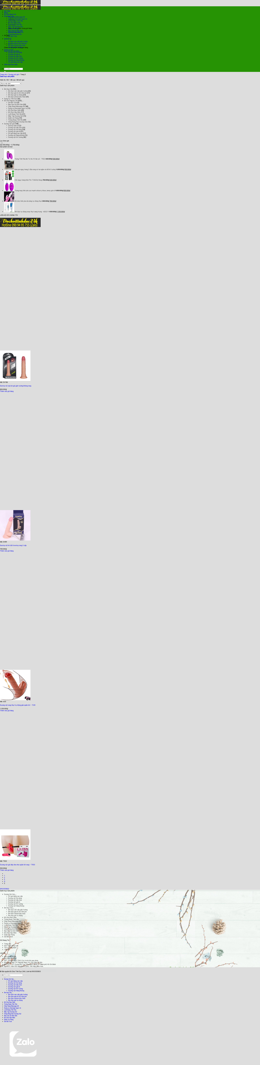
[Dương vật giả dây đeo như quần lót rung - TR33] (15, 859)
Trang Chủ (7, 8)
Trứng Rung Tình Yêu (15, 21)
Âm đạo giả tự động (15, 47)
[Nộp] (5, 71)
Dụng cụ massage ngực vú (17, 19)
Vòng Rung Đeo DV (15, 34)
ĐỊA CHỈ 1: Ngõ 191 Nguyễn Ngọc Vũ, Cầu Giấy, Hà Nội (23, 962)
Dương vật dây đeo (15, 56)
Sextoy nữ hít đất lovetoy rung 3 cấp (13, 545)
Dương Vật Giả (9, 894)
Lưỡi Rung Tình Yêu (15, 114)
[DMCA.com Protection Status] (48, 971)
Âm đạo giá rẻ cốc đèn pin (17, 43)
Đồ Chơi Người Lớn (10, 14)
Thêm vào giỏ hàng (7, 391)
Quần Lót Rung (13, 29)
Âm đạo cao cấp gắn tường (18, 41)
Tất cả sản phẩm (10, 948)
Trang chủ (3, 74)
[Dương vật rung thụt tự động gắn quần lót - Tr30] (15, 700)
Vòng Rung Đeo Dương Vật (17, 122)
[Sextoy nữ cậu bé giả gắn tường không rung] (15, 380)
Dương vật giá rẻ (14, 54)
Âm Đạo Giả (8, 89)
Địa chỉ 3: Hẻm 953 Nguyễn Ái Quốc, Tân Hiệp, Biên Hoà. (23, 966)
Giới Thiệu (7, 11)
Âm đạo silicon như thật (16, 45)
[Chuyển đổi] (16, 89)
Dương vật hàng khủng (16, 60)
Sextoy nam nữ (13, 126)
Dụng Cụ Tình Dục (10, 99)
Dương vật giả (8, 50)
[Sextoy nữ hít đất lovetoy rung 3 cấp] (15, 540)
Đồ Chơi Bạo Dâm (14, 110)
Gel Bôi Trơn (12, 36)
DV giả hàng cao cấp (15, 62)
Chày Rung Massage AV (16, 17)
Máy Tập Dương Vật (15, 27)
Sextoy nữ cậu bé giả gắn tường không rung (15, 386)
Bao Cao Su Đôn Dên (15, 30)
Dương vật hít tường (15, 58)
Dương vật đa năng (15, 52)
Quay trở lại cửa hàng (11, 51)
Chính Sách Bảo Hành (10, 64)
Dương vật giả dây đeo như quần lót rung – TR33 (17, 865)
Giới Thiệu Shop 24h (11, 946)
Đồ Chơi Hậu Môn (14, 32)
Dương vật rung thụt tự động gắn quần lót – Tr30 (17, 705)
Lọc (2, 143)
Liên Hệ (6, 950)
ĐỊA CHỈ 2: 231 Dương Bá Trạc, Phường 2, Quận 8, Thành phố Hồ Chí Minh (30, 964)
